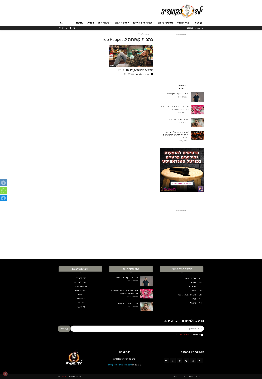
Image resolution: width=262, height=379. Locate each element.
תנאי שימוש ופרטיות (186, 335)
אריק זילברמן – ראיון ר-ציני (177, 93)
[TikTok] (66, 28)
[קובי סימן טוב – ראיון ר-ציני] (197, 122)
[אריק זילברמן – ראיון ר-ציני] (197, 97)
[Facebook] (78, 28)
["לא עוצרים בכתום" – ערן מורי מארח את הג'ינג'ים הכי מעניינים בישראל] (197, 135)
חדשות (112, 66)
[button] (61, 23)
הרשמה (63, 328)
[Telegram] (70, 28)
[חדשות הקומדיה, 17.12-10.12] (131, 56)
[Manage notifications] (5, 373)
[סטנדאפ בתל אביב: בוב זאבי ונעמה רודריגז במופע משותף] (197, 109)
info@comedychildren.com (120, 364)
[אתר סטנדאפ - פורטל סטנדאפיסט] (182, 175)
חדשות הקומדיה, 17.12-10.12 (135, 70)
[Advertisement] (110, 11)
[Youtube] (59, 28)
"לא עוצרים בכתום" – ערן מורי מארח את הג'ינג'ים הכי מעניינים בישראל (175, 135)
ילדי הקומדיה (64, 376)
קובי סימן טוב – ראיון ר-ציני (177, 119)
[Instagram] (74, 28)
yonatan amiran (142, 74)
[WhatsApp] (62, 28)
